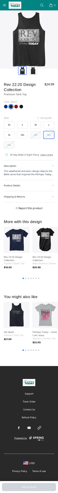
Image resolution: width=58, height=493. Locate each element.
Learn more (46, 154)
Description (10, 165)
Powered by (20, 438)
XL (9, 134)
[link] (16, 240)
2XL (22, 134)
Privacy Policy (19, 471)
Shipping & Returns (14, 196)
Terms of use (39, 471)
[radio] (9, 125)
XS (9, 124)
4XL (49, 134)
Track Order (29, 401)
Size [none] (6, 118)
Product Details (12, 185)
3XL (36, 134)
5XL (9, 144)
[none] (44, 118)
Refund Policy (29, 417)
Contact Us (29, 409)
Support (29, 393)
